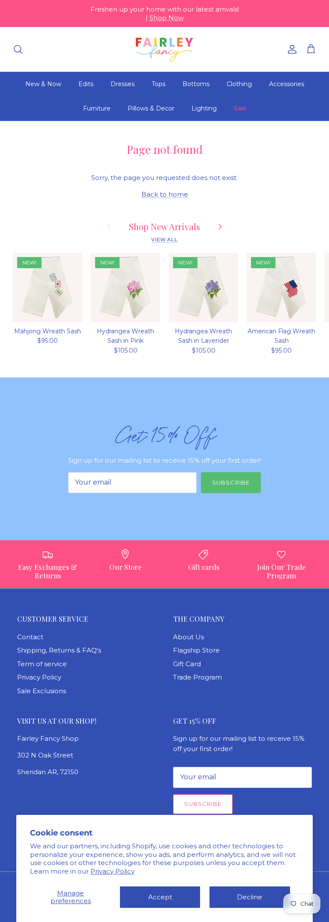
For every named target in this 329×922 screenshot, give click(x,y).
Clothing (239, 84)
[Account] (290, 49)
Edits (85, 84)
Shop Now (167, 18)
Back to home (164, 194)
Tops (158, 84)
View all (164, 239)
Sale (240, 108)
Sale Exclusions (41, 691)
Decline (249, 897)
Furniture (97, 108)
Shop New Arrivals (164, 226)
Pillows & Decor (151, 108)
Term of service (42, 664)
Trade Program (197, 677)
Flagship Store (196, 650)
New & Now (43, 84)
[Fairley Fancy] (164, 49)
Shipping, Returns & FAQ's (59, 650)
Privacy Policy (112, 871)
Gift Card (187, 664)
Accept (160, 897)
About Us (188, 637)
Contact (30, 637)
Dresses (123, 84)
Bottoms (195, 84)
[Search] (18, 49)
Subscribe (230, 482)
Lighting (204, 108)
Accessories (286, 84)
